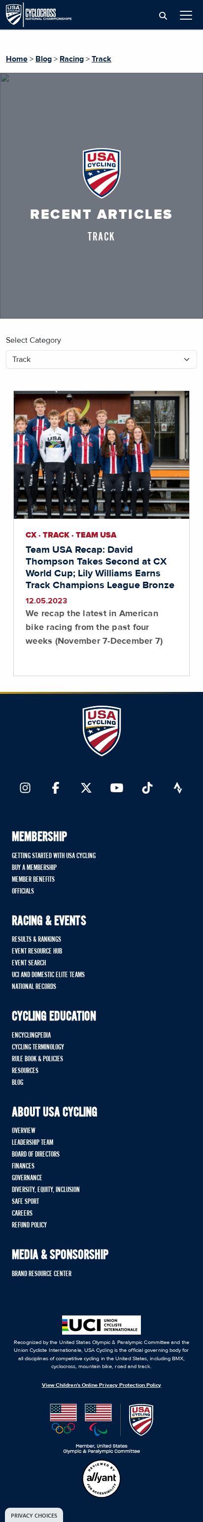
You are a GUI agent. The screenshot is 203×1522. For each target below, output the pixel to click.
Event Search (29, 963)
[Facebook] (55, 789)
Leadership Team (32, 1142)
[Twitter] (86, 789)
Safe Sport (25, 1201)
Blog (43, 59)
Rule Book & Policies (37, 1059)
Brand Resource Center (41, 1274)
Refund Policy (29, 1225)
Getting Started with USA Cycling (54, 856)
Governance (27, 1178)
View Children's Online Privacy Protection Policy (102, 1385)
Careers (22, 1213)
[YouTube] (116, 789)
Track (101, 59)
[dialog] (34, 1515)
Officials (23, 891)
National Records (34, 987)
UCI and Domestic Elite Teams (48, 975)
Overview (23, 1131)
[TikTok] (147, 789)
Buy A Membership (34, 868)
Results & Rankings (36, 939)
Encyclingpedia (31, 1035)
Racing (72, 59)
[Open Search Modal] (163, 16)
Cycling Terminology (38, 1047)
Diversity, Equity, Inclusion (46, 1190)
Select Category (33, 340)
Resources (25, 1071)
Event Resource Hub (37, 951)
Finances (23, 1166)
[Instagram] (25, 789)
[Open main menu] (186, 15)
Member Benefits (33, 879)
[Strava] (177, 789)
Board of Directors (36, 1154)
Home (17, 59)
